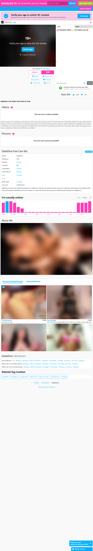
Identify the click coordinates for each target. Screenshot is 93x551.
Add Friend (36, 83)
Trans (3, 178)
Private (35, 72)
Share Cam (47, 76)
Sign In (72, 3)
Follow (36, 76)
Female (19, 162)
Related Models (33, 281)
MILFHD (33, 377)
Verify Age (84, 16)
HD (13, 361)
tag (19, 3)
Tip (48, 72)
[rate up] (74, 95)
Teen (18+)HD (43, 377)
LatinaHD (24, 377)
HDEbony (14, 377)
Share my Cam (80, 549)
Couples (19, 175)
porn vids (35, 3)
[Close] (90, 22)
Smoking (67, 361)
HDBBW (5, 377)
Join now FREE (85, 3)
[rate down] (82, 95)
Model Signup (85, 9)
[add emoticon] (84, 83)
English (19, 168)
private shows (26, 3)
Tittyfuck (81, 361)
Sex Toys (74, 361)
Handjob (45, 361)
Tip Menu (36, 80)
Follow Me (89, 151)
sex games (42, 3)
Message (48, 80)
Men (3, 175)
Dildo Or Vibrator (34, 361)
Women (19, 172)
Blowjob (18, 361)
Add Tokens (46, 69)
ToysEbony (55, 377)
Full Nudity (52, 361)
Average (19, 182)
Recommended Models (12, 281)
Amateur (25, 361)
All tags (64, 377)
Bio (14, 22)
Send (90, 83)
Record (48, 83)
